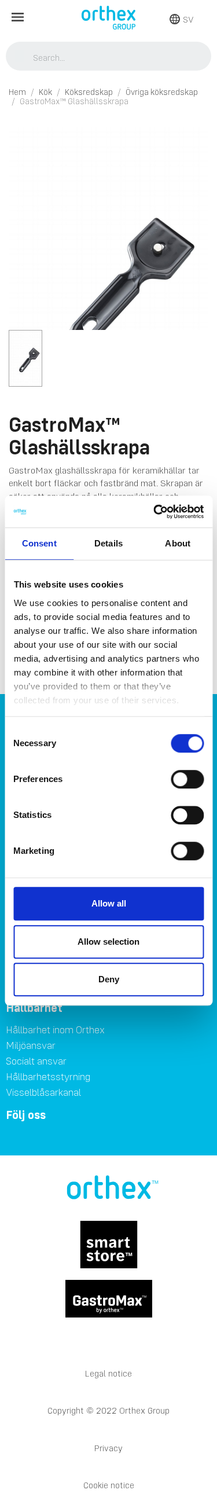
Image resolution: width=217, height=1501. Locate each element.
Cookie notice (108, 1485)
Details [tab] (108, 543)
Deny (108, 979)
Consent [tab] (39, 543)
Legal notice (108, 1373)
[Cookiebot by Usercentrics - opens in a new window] (154, 511)
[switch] (187, 779)
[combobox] (109, 57)
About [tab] (177, 543)
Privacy (108, 1448)
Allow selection (108, 941)
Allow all (108, 903)
